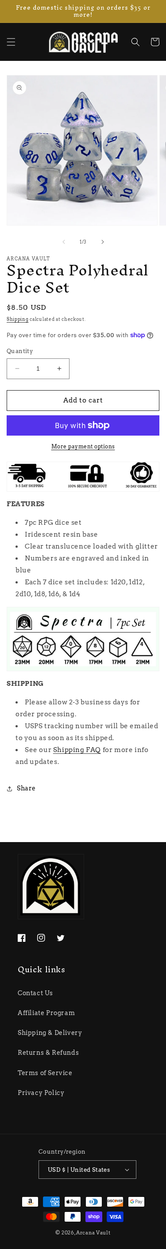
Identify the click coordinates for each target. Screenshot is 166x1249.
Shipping (18, 319)
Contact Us (35, 993)
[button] (11, 42)
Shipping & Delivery (50, 1032)
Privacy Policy (41, 1092)
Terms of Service (45, 1072)
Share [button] (26, 788)
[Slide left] (63, 242)
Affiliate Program (46, 1012)
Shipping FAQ (77, 750)
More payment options (83, 446)
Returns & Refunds (48, 1052)
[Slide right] (102, 242)
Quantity (20, 351)
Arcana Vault (93, 1233)
